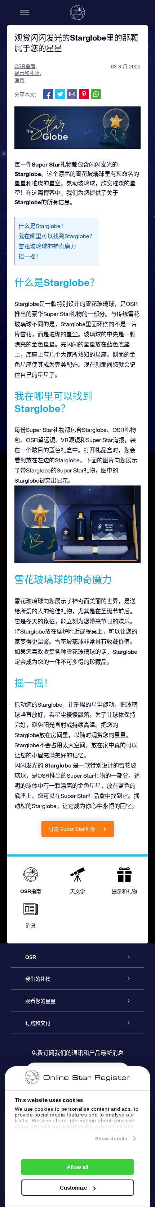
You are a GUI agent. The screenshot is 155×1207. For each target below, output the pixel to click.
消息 (19, 80)
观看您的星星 (40, 1001)
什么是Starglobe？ (42, 226)
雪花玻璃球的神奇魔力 (47, 246)
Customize (73, 1188)
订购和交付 (37, 1023)
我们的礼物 (37, 979)
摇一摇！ (29, 256)
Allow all (77, 1167)
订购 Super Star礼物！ (75, 829)
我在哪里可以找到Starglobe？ (56, 236)
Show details (111, 1138)
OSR (30, 957)
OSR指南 (24, 66)
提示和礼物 (27, 73)
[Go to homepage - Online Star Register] (77, 12)
